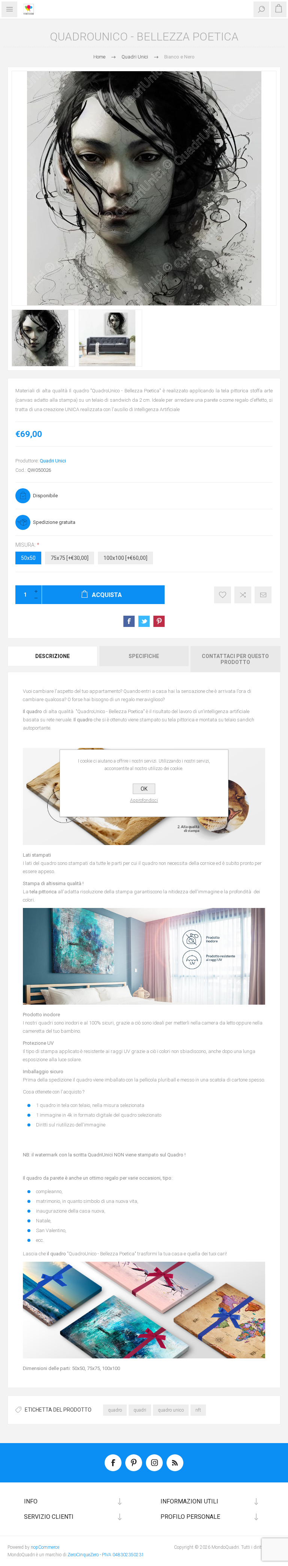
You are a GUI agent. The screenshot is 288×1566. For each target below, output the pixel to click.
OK (144, 789)
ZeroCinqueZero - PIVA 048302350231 (106, 1554)
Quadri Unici (53, 461)
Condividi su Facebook (129, 621)
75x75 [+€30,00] (69, 558)
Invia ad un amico (263, 594)
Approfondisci (144, 800)
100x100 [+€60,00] (125, 558)
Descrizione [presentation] (52, 656)
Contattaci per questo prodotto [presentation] (235, 659)
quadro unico (171, 1410)
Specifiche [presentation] (144, 656)
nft (198, 1410)
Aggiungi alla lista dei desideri (222, 594)
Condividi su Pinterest (159, 621)
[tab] (53, 659)
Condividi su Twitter (144, 621)
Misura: (26, 545)
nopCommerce (45, 1547)
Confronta (242, 594)
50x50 (28, 558)
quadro (115, 1410)
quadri (140, 1410)
